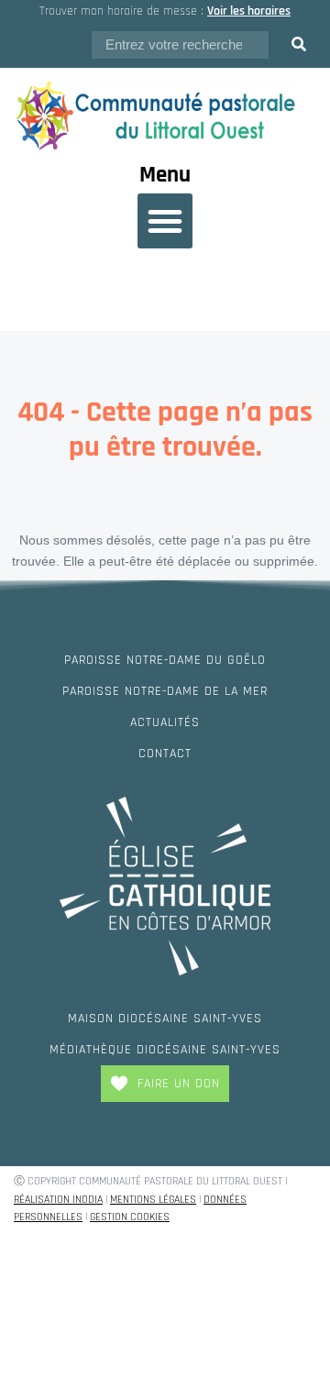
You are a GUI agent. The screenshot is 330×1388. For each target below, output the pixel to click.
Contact (165, 753)
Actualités (165, 722)
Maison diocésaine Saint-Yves (165, 1018)
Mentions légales (153, 1199)
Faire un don (179, 1083)
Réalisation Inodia (58, 1199)
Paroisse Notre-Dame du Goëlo (165, 660)
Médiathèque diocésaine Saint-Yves (165, 1049)
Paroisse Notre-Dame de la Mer (165, 691)
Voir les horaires (249, 11)
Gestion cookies (130, 1217)
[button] (165, 220)
